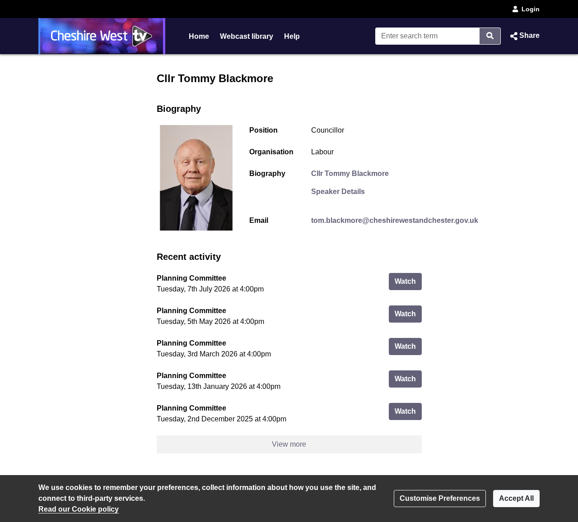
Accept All (516, 498)
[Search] (490, 36)
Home (199, 36)
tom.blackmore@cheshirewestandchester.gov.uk (394, 220)
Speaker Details (338, 191)
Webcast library (246, 36)
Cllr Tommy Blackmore (350, 173)
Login (531, 9)
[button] (524, 36)
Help (292, 36)
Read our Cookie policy (78, 509)
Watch (408, 281)
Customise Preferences (440, 498)
